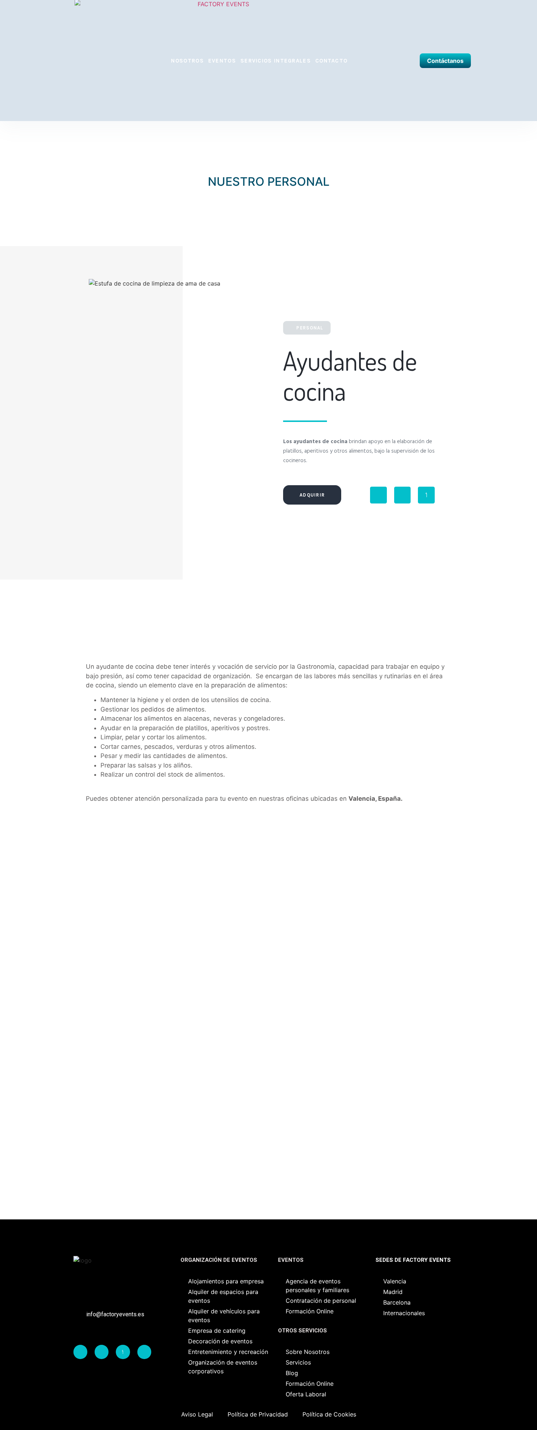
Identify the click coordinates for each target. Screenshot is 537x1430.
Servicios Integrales (275, 60)
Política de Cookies (329, 1414)
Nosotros (187, 60)
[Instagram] (402, 495)
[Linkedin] (144, 1352)
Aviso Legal (197, 1414)
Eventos (222, 60)
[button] (58, 413)
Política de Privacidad (258, 1414)
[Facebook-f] (378, 495)
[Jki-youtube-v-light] (426, 495)
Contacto (331, 60)
